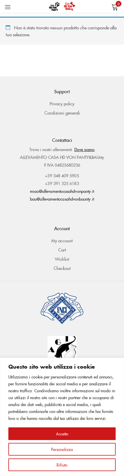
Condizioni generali (62, 113)
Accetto (62, 434)
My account (62, 240)
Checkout (62, 268)
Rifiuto (62, 465)
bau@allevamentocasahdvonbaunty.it (62, 199)
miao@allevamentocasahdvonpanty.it (62, 191)
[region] (62, 417)
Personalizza (62, 449)
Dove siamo (84, 149)
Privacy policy (62, 103)
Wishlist (62, 259)
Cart (62, 250)
